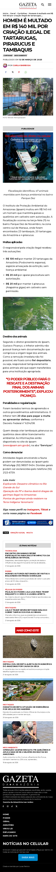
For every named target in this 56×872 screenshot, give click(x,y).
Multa (29, 533)
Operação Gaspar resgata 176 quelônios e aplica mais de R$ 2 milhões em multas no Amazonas (26, 752)
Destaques (10, 608)
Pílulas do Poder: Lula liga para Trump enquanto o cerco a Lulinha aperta (27, 593)
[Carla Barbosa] (5, 65)
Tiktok (44, 509)
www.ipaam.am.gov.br (16, 445)
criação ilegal (17, 533)
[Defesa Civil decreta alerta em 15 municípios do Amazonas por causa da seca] (28, 646)
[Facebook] (6, 72)
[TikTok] (12, 806)
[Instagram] (7, 806)
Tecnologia (11, 551)
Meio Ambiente (20, 55)
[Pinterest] (19, 72)
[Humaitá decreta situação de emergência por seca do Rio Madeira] (28, 689)
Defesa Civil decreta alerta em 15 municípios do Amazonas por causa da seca (27, 665)
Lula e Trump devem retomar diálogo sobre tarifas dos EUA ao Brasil (26, 611)
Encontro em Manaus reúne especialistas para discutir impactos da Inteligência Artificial (27, 555)
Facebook (36, 513)
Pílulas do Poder (13, 590)
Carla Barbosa (22, 65)
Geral (13, 13)
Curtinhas (22, 13)
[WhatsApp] (25, 72)
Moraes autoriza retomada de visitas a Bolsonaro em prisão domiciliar (27, 574)
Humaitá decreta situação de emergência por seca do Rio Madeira (26, 708)
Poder (8, 571)
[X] (12, 72)
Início (5, 13)
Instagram (33, 509)
